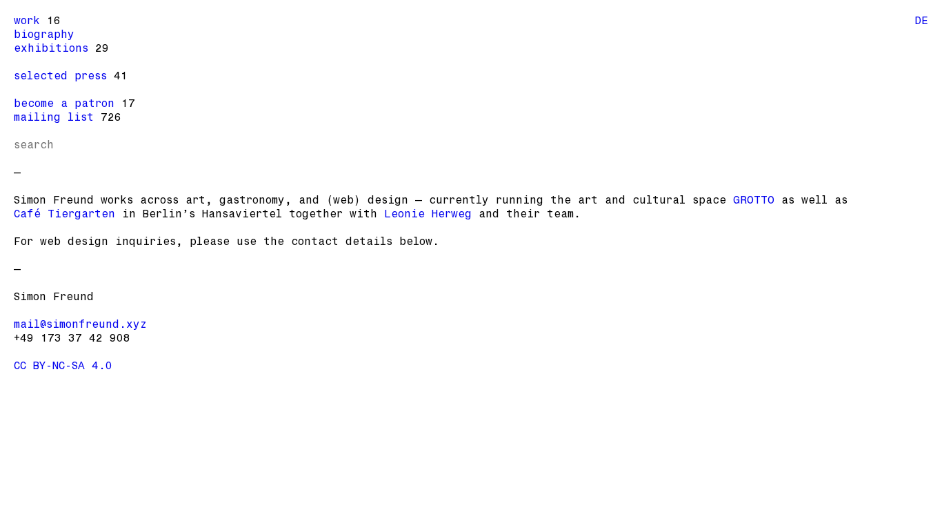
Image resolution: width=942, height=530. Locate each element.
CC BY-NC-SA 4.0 (63, 365)
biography (44, 34)
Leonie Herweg (428, 213)
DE (921, 20)
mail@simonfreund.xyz (80, 324)
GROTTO (753, 199)
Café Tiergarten (64, 213)
